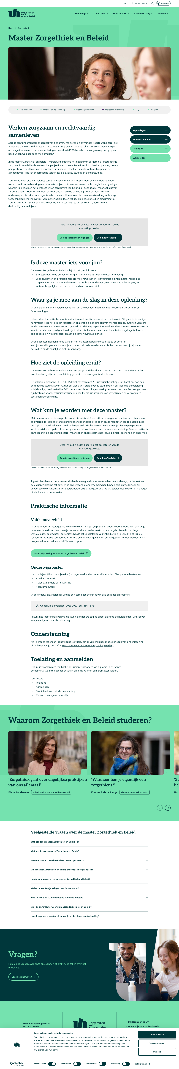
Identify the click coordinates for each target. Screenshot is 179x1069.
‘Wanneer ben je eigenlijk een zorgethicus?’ (118, 782)
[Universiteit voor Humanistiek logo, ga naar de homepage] (22, 13)
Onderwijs (80, 13)
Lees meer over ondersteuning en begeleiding (87, 645)
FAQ (137, 109)
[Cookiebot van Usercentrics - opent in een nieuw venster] (17, 1064)
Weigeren (157, 1052)
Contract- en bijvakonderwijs (52, 695)
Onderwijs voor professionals (143, 1026)
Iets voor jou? (26, 109)
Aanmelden (42, 686)
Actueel (162, 13)
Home (10, 28)
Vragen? (154, 109)
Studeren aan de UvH (139, 1021)
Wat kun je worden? (85, 109)
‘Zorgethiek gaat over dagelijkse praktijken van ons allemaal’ (47, 782)
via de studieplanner (73, 616)
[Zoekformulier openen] (152, 3)
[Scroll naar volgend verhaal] (168, 808)
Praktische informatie (114, 109)
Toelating (41, 682)
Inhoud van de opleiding (54, 109)
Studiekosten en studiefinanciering (55, 691)
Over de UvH (119, 13)
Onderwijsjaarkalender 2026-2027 (67, 605)
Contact (124, 3)
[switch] (77, 1064)
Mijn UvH (165, 3)
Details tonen (141, 1064)
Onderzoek (99, 13)
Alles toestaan (157, 1035)
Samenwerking (142, 13)
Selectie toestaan (157, 1043)
